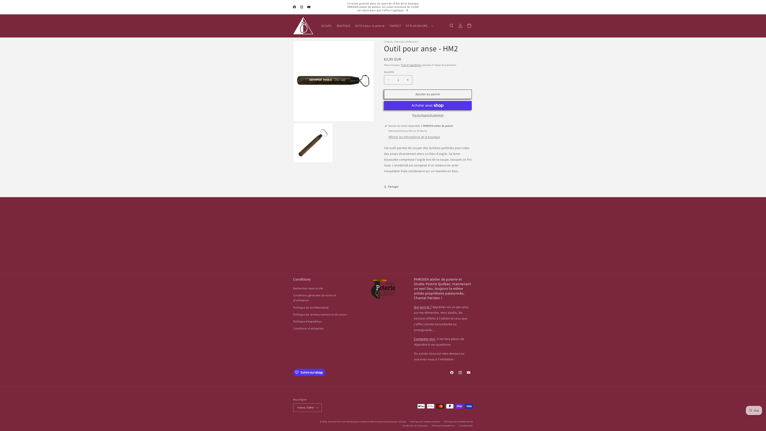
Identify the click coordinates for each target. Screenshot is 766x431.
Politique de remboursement (425, 421)
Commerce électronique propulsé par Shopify (382, 421)
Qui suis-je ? (423, 307)
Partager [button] (393, 186)
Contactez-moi (424, 339)
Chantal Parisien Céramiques (343, 421)
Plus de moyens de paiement (428, 115)
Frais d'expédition (411, 64)
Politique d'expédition (307, 321)
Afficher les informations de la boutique (414, 137)
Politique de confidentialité (311, 307)
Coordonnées (466, 425)
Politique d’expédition (443, 425)
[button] (419, 26)
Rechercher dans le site (308, 288)
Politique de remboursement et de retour (320, 314)
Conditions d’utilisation (308, 328)
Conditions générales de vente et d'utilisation (314, 298)
